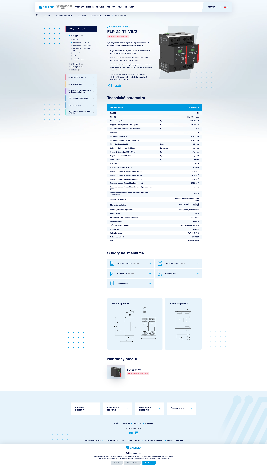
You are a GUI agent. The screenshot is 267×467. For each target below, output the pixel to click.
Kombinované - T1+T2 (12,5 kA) (81, 49)
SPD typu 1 (82, 15)
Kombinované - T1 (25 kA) (100, 15)
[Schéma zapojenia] (183, 324)
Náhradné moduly (78, 59)
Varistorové (76, 53)
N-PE (74, 56)
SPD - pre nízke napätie (64, 15)
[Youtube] (131, 433)
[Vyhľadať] (220, 7)
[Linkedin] (136, 433)
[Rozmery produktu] (135, 324)
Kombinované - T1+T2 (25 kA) (82, 45)
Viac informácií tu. (163, 458)
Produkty (47, 15)
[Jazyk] (227, 7)
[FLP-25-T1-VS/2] (179, 52)
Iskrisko (75, 39)
